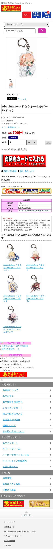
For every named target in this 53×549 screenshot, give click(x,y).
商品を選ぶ (8, 396)
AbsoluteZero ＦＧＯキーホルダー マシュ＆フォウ (12, 329)
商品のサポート (10, 443)
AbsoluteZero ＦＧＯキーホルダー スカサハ (35, 298)
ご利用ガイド (9, 527)
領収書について (10, 390)
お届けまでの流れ (11, 419)
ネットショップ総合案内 (15, 461)
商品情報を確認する (12, 402)
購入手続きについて (12, 414)
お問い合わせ (9, 541)
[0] (46, 16)
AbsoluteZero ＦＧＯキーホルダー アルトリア (12, 267)
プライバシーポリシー (13, 536)
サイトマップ (9, 522)
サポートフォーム (11, 449)
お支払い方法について (13, 431)
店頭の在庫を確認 (9, 171)
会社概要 (7, 545)
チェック (22, 99)
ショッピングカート (12, 408)
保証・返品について (27, 171)
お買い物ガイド (10, 466)
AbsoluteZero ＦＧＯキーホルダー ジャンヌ (12, 298)
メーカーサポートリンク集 (16, 455)
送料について (9, 425)
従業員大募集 (9, 490)
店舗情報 (7, 478)
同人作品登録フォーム (10, 349)
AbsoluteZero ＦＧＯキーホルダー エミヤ (35, 267)
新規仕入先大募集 (11, 484)
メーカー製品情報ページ (10, 127)
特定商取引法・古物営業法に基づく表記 (20, 531)
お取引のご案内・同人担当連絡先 (15, 346)
